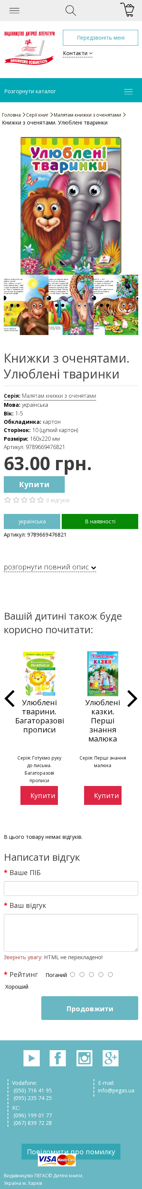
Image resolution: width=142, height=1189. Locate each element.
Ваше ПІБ (25, 872)
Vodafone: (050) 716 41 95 (32, 1086)
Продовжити (89, 1008)
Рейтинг (23, 974)
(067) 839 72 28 (32, 1122)
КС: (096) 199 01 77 (32, 1111)
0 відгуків (58, 500)
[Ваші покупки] (127, 10)
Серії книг (37, 115)
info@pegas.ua (116, 1090)
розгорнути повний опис (47, 567)
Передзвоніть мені (101, 37)
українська (32, 521)
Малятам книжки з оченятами (87, 115)
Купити (34, 484)
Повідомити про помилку (71, 1151)
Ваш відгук (27, 905)
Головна (11, 115)
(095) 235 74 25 (32, 1097)
